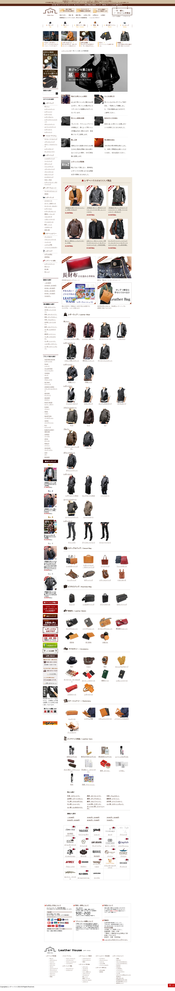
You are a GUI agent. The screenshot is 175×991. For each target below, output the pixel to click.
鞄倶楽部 (47, 457)
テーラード (52, 961)
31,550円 (69, 213)
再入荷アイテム (109, 24)
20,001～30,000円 (49, 288)
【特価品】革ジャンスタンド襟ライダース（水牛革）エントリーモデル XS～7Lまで (50, 594)
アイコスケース (48, 222)
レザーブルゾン (48, 117)
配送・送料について (82, 905)
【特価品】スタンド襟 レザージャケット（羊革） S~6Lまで (50, 510)
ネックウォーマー (49, 151)
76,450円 (112, 248)
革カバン (50, 24)
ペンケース (47, 242)
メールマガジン (119, 969)
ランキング (124, 24)
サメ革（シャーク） (50, 341)
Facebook (118, 965)
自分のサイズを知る (110, 118)
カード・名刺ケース (50, 203)
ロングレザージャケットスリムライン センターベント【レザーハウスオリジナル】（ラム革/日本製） (118, 243)
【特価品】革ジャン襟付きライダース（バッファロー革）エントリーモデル (96, 210)
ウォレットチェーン (86, 960)
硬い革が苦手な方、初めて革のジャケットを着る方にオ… (69, 44)
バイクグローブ (69, 963)
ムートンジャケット (50, 127)
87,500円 (91, 248)
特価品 (51, 976)
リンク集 (118, 973)
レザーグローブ (48, 149)
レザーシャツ (48, 111)
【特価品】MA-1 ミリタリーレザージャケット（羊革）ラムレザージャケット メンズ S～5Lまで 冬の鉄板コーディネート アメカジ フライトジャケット (50, 565)
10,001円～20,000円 (50, 285)
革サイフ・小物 (80, 24)
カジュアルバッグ (69, 968)
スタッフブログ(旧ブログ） (121, 961)
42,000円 (69, 246)
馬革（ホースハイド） (50, 314)
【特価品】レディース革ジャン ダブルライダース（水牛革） (50, 484)
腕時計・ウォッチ (49, 214)
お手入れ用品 (48, 254)
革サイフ (47, 266)
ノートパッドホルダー (50, 247)
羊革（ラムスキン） (50, 319)
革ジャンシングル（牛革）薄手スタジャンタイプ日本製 (50, 537)
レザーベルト (48, 208)
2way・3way (48, 179)
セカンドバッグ (48, 174)
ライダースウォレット (50, 191)
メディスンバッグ (49, 142)
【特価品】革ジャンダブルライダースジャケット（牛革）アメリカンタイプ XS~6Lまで (117, 210)
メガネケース (48, 227)
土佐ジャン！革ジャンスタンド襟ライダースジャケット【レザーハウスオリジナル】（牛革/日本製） (96, 243)
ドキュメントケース (50, 239)
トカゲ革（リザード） (50, 344)
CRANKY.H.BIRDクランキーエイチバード (50, 388)
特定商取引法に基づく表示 (121, 979)
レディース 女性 (51, 260)
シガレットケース (49, 219)
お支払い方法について (53, 905)
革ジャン (65, 24)
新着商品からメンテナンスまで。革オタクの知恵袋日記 (73, 17)
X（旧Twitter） (119, 968)
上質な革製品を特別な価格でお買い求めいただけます (125, 44)
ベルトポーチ (48, 216)
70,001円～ (47, 296)
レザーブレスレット (50, 211)
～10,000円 (47, 283)
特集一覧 (95, 24)
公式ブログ (118, 960)
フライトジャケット (54, 968)
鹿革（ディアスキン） (50, 317)
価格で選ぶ (78, 15)
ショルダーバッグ (49, 158)
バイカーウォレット (86, 958)
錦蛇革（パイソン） (50, 334)
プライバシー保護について (84, 921)
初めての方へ (63, 15)
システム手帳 (48, 245)
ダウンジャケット (49, 124)
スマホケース (48, 201)
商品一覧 (71, 15)
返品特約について (120, 983)
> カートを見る (116, 16)
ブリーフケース (48, 172)
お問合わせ (95, 15)
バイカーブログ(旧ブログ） (121, 963)
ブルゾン (51, 966)
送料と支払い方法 (120, 978)
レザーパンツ (48, 132)
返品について (108, 905)
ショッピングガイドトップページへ (116, 940)
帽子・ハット (48, 224)
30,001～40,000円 (49, 291)
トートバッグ (48, 161)
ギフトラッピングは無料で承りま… (106, 44)
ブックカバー (48, 237)
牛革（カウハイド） (50, 307)
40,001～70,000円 (49, 293)
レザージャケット (49, 109)
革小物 (46, 269)
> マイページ (126, 16)
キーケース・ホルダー (50, 206)
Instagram (118, 966)
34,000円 (112, 215)
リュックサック (48, 166)
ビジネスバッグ (48, 177)
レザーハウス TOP (66, 51)
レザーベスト (48, 114)
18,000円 (91, 215)
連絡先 (106, 920)
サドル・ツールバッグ (50, 139)
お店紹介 (103, 15)
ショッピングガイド (94, 17)
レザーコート (48, 129)
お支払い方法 (87, 15)
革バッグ (47, 272)
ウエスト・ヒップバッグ (71, 961)
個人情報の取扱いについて (121, 981)
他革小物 (47, 230)
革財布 (46, 194)
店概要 (117, 958)
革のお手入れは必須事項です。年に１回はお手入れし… (88, 44)
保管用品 (47, 257)
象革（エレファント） (50, 327)
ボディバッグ (48, 164)
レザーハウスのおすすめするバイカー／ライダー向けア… (51, 44)
